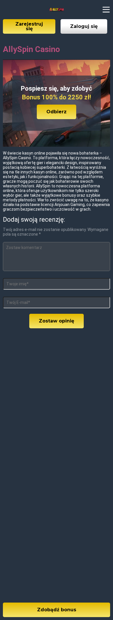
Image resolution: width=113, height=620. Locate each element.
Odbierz (56, 111)
